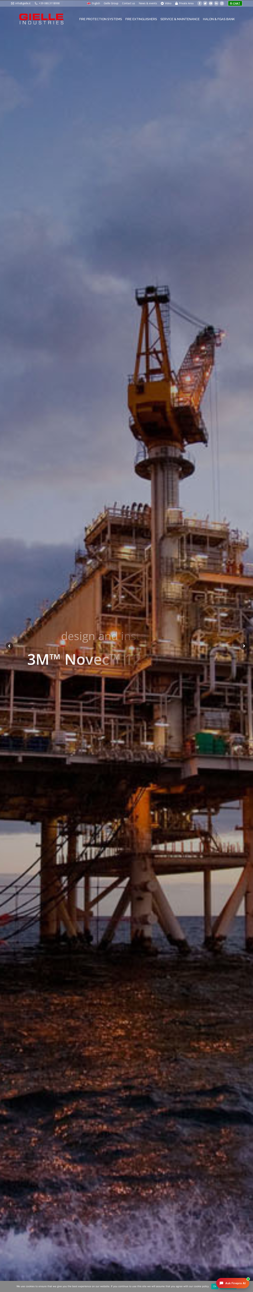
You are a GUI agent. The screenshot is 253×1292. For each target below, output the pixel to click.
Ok (215, 1286)
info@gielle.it (23, 3)
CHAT (236, 3)
